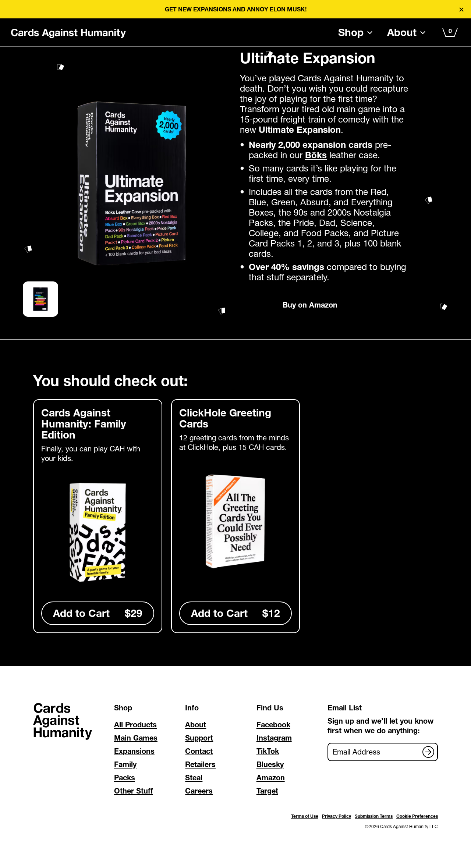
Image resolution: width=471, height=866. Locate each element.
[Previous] (53, 283)
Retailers (200, 764)
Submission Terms (374, 816)
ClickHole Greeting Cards (225, 418)
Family (125, 764)
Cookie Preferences (417, 816)
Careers (199, 791)
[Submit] (428, 752)
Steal (193, 777)
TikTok (267, 751)
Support (199, 738)
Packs (124, 777)
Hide (27, 283)
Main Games (135, 738)
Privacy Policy (336, 816)
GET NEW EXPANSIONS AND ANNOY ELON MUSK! (236, 9)
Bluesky (270, 764)
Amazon (270, 777)
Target (267, 791)
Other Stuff (133, 791)
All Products (135, 724)
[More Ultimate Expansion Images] (40, 299)
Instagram (274, 738)
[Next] (56, 283)
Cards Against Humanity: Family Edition (83, 423)
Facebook (273, 724)
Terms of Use (304, 816)
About (195, 724)
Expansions (134, 751)
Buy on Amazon (310, 305)
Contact (199, 751)
